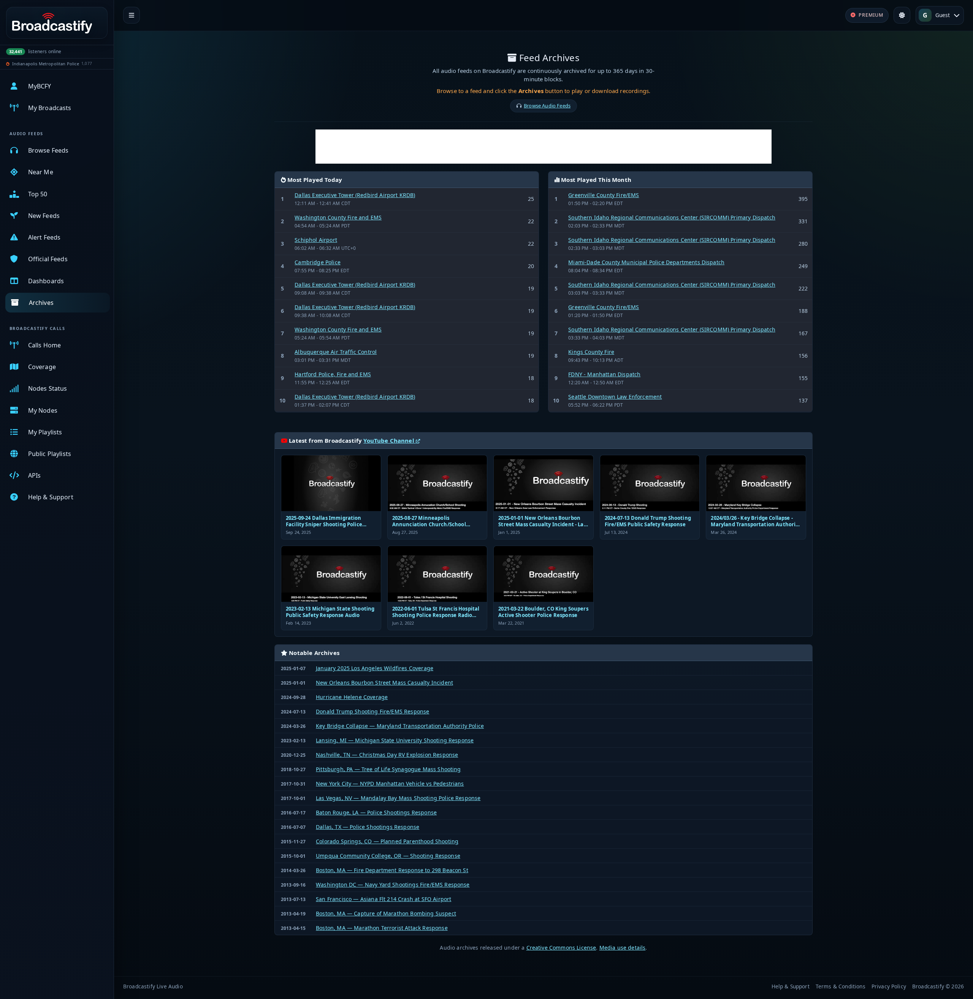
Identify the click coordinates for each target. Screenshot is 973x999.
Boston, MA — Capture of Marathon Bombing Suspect (386, 913)
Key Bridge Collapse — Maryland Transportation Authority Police (400, 725)
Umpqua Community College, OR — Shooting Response (388, 855)
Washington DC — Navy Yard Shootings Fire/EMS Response (392, 884)
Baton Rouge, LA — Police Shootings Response (376, 812)
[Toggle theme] (902, 15)
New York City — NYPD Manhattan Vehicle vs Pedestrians (390, 783)
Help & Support (791, 986)
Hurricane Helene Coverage (352, 697)
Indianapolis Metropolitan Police (45, 63)
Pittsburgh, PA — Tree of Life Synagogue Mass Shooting (388, 769)
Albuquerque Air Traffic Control (336, 351)
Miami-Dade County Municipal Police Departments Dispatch (646, 262)
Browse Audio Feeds (547, 105)
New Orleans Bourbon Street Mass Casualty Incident (384, 682)
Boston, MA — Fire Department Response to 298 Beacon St (392, 870)
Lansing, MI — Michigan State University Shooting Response (395, 740)
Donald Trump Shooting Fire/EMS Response (372, 711)
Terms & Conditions (840, 986)
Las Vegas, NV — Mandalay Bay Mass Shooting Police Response (398, 798)
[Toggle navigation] (131, 15)
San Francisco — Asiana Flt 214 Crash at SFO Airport (383, 899)
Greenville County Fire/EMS (603, 195)
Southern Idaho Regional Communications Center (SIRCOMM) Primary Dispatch (671, 217)
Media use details (622, 947)
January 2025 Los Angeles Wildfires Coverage (374, 668)
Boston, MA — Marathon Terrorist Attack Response (382, 927)
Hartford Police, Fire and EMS (333, 374)
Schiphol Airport (316, 239)
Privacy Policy (889, 986)
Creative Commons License (561, 947)
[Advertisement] (543, 146)
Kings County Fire (591, 351)
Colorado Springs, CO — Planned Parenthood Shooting (387, 841)
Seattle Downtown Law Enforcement (615, 396)
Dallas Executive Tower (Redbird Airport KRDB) (355, 195)
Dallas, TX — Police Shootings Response (367, 826)
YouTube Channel (389, 440)
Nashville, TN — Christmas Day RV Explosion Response (387, 754)
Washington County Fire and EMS (338, 217)
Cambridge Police (318, 262)
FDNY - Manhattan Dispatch (604, 374)
